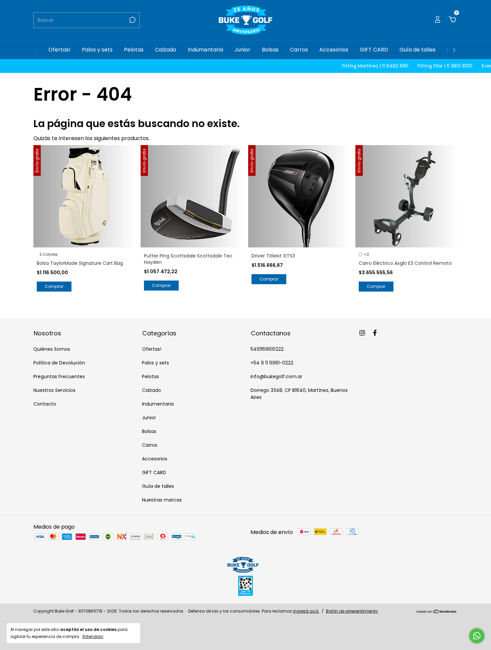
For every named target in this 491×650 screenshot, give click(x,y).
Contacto (44, 404)
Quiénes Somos (51, 349)
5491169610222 (267, 349)
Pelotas (134, 49)
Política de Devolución (59, 362)
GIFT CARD (374, 49)
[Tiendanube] (437, 612)
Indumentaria (205, 49)
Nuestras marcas (162, 500)
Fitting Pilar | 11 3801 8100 (432, 66)
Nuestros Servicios (54, 390)
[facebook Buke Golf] (375, 333)
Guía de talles (417, 49)
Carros (299, 49)
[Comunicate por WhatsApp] (476, 635)
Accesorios (333, 49)
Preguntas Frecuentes (59, 376)
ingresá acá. (306, 611)
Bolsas (270, 49)
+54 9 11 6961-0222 (272, 362)
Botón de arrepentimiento (352, 611)
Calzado (165, 49)
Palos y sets (97, 49)
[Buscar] (132, 20)
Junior (242, 49)
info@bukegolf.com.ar (276, 376)
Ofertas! (59, 49)
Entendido (93, 636)
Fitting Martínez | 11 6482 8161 (362, 66)
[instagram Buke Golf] (362, 333)
